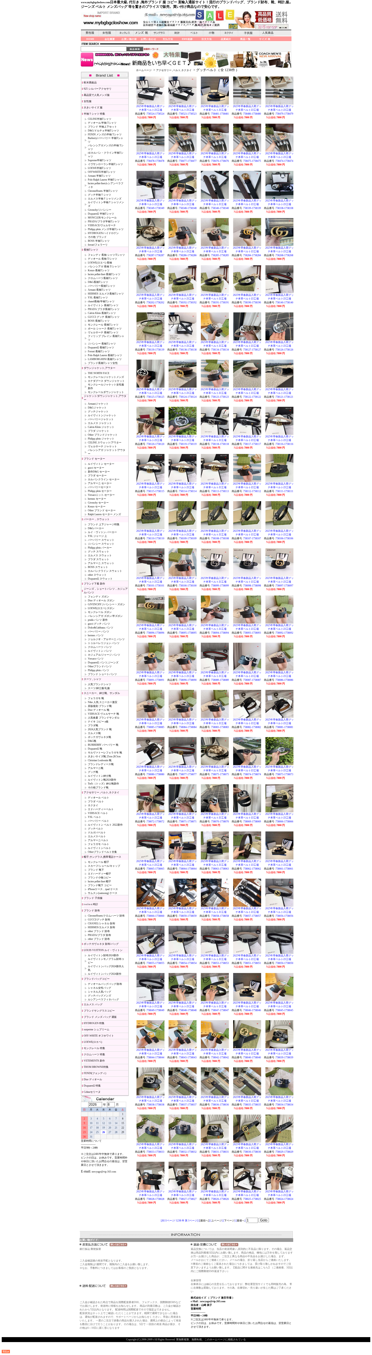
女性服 (87, 101)
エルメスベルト (97, 836)
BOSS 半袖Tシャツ (99, 240)
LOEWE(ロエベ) (93, 1041)
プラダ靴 (93, 725)
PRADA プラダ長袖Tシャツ (103, 309)
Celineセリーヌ (92, 1091)
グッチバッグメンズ (99, 995)
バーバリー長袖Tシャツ (101, 285)
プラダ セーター (97, 475)
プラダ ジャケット (98, 430)
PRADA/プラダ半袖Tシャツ (104, 221)
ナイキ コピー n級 (98, 721)
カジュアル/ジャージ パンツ (104, 654)
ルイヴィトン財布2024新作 (103, 955)
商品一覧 (245, 39)
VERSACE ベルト (98, 813)
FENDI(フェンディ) (95, 1073)
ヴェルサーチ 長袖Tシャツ (103, 332)
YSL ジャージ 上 (97, 536)
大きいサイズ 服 (93, 107)
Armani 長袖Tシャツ (99, 289)
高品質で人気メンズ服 (97, 95)
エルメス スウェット (100, 555)
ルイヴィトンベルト (99, 848)
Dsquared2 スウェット (100, 578)
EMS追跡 (187, 39)
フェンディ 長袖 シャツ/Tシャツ (106, 254)
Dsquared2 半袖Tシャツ (101, 213)
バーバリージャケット (101, 419)
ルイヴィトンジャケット (102, 415)
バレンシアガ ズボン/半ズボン (105, 615)
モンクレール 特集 (94, 1048)
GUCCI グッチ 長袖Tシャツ (103, 316)
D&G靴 (92, 740)
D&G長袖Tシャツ (98, 282)
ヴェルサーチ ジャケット (102, 446)
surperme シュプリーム (96, 1029)
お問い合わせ (148, 39)
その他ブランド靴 (98, 787)
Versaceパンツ (96, 658)
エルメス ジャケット (100, 423)
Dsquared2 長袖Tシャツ (101, 347)
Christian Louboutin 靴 (100, 760)
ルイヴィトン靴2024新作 (102, 779)
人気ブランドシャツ (99, 684)
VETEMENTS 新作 (94, 1060)
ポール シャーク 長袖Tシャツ (105, 328)
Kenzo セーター (96, 506)
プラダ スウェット (98, 559)
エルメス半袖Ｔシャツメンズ (104, 198)
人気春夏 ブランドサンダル (103, 717)
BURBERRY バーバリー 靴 (103, 744)
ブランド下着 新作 (94, 583)
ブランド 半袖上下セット (102, 126)
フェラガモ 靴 (96, 698)
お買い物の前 (129, 39)
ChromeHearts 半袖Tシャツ (103, 190)
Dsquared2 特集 (92, 1085)
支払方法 (168, 39)
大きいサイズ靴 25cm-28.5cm (104, 756)
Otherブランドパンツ (100, 666)
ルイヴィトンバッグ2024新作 (104, 973)
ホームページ (144, 70)
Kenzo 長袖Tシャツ (99, 270)
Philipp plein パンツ (98, 670)
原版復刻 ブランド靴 (100, 706)
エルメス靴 (94, 733)
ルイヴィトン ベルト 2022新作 (105, 824)
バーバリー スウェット (101, 539)
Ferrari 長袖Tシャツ (99, 351)
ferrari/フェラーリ (98, 244)
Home (90, 39)
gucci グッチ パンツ (99, 623)
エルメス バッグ (93, 1004)
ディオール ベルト (98, 797)
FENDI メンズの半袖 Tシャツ (105, 134)
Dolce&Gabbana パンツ (100, 627)
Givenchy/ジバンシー (99, 209)
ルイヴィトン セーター (101, 463)
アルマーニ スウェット (101, 563)
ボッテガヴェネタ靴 (99, 737)
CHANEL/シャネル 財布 (101, 923)
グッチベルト (95, 828)
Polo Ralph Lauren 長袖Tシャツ (105, 355)
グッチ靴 (93, 771)
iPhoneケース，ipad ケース (103, 889)
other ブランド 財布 (99, 931)
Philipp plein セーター (100, 491)
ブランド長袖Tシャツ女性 (103, 363)
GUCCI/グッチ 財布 (99, 919)
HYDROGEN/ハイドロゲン (103, 233)
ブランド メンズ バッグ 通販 (100, 1016)
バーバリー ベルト (98, 820)
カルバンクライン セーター (103, 479)
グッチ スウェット (98, 551)
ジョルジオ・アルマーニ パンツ (106, 639)
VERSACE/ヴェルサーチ (102, 225)
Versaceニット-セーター (101, 494)
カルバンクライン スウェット (105, 570)
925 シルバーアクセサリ (98, 88)
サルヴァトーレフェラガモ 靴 (105, 752)
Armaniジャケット (98, 403)
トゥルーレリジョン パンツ (103, 643)
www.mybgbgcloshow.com (95, 2)
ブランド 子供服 (93, 898)
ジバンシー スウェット (101, 543)
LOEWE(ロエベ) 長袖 (100, 262)
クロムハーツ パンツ (100, 647)
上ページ (216, 1220)
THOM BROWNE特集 (96, 1066)
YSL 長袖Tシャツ (98, 297)
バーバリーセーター (99, 487)
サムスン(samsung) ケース (102, 893)
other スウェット (97, 574)
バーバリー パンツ (98, 631)
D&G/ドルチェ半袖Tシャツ (103, 130)
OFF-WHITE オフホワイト (99, 1035)
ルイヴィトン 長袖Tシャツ (103, 305)
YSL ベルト (94, 817)
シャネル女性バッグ (99, 987)
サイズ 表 (264, 39)
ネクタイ (93, 805)
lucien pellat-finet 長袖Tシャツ (104, 274)
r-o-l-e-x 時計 (91, 904)
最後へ (241, 1220)
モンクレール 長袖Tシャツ (103, 324)
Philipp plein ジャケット (101, 438)
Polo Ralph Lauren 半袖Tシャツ (105, 179)
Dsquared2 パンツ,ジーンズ (103, 662)
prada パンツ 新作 (98, 619)
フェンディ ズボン (98, 596)
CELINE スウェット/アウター (104, 442)
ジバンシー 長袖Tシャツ (102, 343)
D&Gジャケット (97, 407)
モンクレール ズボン (100, 612)
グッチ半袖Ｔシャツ (99, 194)
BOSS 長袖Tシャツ (99, 320)
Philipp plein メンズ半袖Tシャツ (106, 229)
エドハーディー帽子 (99, 873)
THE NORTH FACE (98, 373)
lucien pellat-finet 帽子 (99, 881)
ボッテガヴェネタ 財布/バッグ (101, 943)
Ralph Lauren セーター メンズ (104, 514)
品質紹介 (226, 39)
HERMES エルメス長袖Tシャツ (106, 293)
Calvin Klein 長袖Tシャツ (102, 313)
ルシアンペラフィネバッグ (103, 999)
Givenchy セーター (98, 502)
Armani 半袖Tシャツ (99, 175)
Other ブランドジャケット (103, 434)
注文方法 (207, 39)
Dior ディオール (93, 1079)
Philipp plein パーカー (100, 547)
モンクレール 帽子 (98, 862)
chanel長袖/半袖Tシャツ (101, 301)
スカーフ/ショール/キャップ (104, 865)
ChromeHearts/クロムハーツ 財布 (106, 915)
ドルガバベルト (97, 832)
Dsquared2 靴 (95, 748)
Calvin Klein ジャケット (101, 427)
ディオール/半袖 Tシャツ (102, 122)
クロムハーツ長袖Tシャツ (103, 278)
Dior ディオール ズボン (101, 600)
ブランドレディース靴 (101, 764)
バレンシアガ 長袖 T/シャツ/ (104, 266)
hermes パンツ (96, 635)
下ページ (229, 1220)
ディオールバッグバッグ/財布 (105, 983)
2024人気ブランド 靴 (100, 729)
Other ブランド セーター (102, 510)
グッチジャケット (98, 411)
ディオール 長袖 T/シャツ (102, 258)
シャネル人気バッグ (99, 991)
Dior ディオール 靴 (98, 709)
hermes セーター (97, 498)
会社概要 (110, 39)
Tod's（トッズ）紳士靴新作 (103, 783)
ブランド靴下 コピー (100, 885)
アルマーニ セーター (100, 483)
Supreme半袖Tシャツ (99, 160)
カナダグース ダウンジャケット (106, 380)
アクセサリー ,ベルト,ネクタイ (174, 70)
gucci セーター (96, 467)
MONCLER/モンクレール (102, 217)
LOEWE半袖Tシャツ (99, 168)
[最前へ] (204, 1220)
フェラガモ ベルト (98, 844)
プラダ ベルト (96, 801)
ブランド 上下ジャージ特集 (103, 524)
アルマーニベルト (98, 840)
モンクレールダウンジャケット (106, 392)
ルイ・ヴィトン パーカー (102, 532)
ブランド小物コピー (99, 877)
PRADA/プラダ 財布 (99, 935)
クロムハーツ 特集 (94, 1054)
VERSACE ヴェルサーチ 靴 (103, 713)
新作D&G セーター (99, 471)
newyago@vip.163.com (104, 1171)
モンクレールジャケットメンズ (106, 377)
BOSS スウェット (98, 567)
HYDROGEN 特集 (94, 1023)
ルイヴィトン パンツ (100, 650)
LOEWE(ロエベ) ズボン (101, 608)
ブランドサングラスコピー (99, 1010)
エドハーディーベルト (101, 809)
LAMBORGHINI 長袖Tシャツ (105, 359)
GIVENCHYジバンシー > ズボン (106, 604)
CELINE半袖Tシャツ (99, 118)
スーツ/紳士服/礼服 (99, 688)
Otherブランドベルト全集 (102, 851)
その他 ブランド (97, 237)
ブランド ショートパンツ (102, 674)
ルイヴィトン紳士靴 (99, 775)
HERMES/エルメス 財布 (101, 927)
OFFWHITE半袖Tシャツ (101, 171)
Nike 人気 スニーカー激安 (102, 702)
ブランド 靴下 (96, 869)
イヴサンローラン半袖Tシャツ (105, 164)
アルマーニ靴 (95, 768)
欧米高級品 (90, 82)
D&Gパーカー (96, 528)
